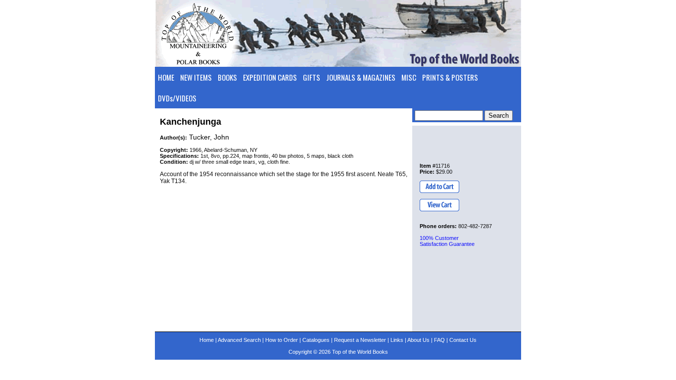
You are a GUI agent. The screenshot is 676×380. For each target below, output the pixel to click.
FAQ (439, 340)
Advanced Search (239, 340)
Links (396, 340)
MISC (408, 77)
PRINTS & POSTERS (450, 77)
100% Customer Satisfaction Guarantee (447, 241)
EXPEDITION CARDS (270, 77)
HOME (166, 77)
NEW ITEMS (196, 77)
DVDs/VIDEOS (177, 98)
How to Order (281, 340)
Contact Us (463, 340)
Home (206, 340)
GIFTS (311, 77)
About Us (418, 340)
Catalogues (316, 340)
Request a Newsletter (360, 340)
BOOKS (227, 77)
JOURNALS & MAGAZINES (360, 77)
